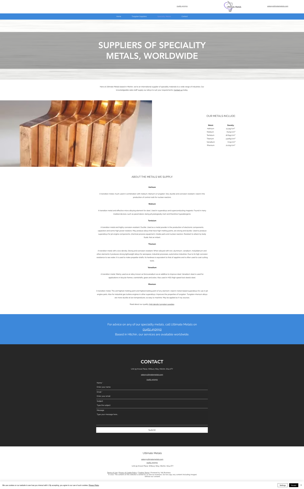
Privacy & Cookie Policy (128, 473)
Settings (283, 485)
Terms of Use (112, 473)
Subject (100, 401)
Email (99, 392)
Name (99, 383)
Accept (293, 485)
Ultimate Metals (152, 453)
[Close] (301, 485)
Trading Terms (143, 473)
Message (100, 410)
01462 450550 (152, 329)
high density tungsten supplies (161, 304)
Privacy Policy (94, 485)
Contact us (178, 90)
